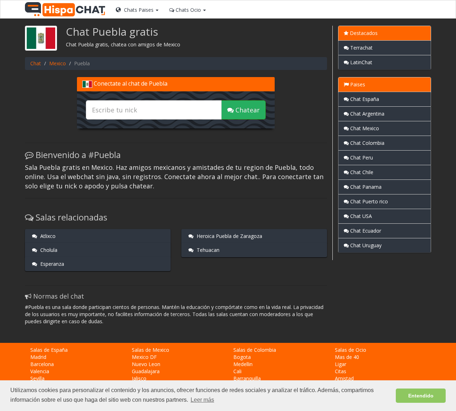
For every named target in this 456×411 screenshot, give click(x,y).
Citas (340, 371)
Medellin (243, 364)
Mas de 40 (347, 357)
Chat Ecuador (365, 230)
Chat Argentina (366, 113)
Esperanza (51, 263)
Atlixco (47, 236)
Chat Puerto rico (368, 201)
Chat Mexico (364, 128)
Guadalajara (146, 371)
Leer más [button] (202, 400)
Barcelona (42, 364)
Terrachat (361, 47)
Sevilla (37, 378)
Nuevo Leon (146, 364)
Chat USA (360, 216)
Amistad (344, 378)
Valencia (39, 371)
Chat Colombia (366, 142)
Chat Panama (365, 186)
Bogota (242, 357)
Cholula (48, 250)
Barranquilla (247, 378)
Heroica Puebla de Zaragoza (228, 236)
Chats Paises (139, 9)
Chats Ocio (188, 9)
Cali (237, 371)
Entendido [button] (421, 396)
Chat (35, 63)
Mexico (57, 63)
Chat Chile (361, 172)
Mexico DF (144, 357)
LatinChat (360, 62)
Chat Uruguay (365, 245)
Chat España (364, 99)
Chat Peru (361, 157)
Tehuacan (207, 250)
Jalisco (139, 378)
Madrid (38, 357)
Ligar (340, 364)
